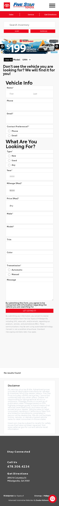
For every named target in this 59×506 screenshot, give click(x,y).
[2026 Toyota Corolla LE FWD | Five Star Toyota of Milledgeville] (29, 46)
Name (10, 87)
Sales (11, 14)
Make (10, 213)
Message (11, 279)
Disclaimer (53, 41)
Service (31, 14)
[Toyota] (7, 5)
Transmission (14, 265)
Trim (9, 239)
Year (9, 170)
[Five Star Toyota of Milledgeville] (26, 5)
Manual (15, 274)
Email (10, 113)
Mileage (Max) (14, 183)
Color (10, 252)
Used (14, 160)
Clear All (8, 59)
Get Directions (50, 14)
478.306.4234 (18, 466)
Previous (2, 46)
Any (13, 165)
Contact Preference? (18, 126)
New (14, 155)
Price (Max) (13, 198)
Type (10, 151)
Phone (10, 100)
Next (56, 46)
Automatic (17, 269)
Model (10, 226)
